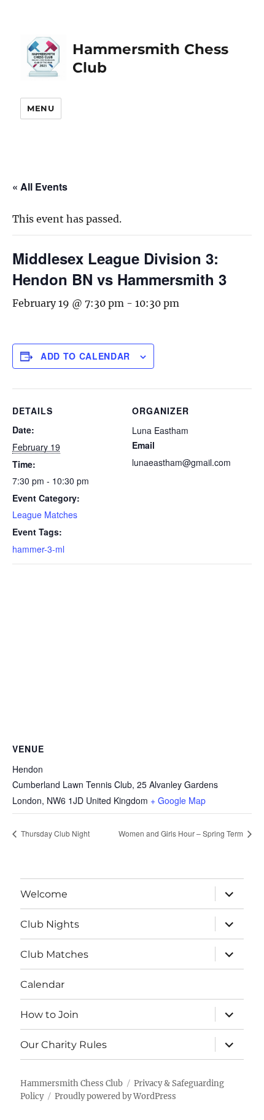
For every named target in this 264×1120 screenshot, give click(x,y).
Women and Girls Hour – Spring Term (181, 833)
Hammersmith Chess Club (71, 1083)
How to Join (49, 1014)
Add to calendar (85, 356)
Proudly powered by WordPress (115, 1096)
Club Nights (49, 924)
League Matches (44, 514)
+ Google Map (178, 800)
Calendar (42, 984)
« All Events (40, 186)
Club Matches (54, 954)
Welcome (44, 894)
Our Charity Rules (63, 1045)
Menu (40, 108)
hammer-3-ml (38, 549)
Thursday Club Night (54, 833)
